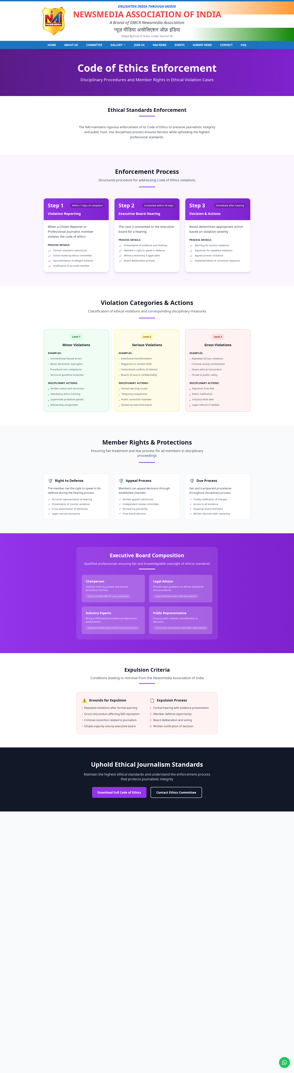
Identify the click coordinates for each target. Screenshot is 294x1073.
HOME (52, 45)
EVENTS (180, 45)
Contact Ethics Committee (176, 792)
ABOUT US (71, 45)
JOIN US (139, 45)
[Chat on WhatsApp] (284, 1062)
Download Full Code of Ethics (119, 792)
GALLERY (116, 45)
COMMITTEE (94, 45)
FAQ (243, 45)
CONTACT (226, 45)
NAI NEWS (159, 45)
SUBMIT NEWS (202, 45)
